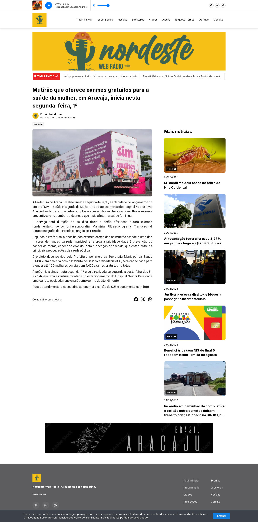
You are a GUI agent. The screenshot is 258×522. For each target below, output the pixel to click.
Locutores (138, 19)
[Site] (217, 5)
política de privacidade (134, 517)
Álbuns (166, 19)
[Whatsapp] (223, 5)
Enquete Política (184, 19)
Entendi (221, 515)
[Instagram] (211, 5)
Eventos (215, 480)
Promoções (190, 501)
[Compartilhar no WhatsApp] (150, 299)
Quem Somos (105, 19)
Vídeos (153, 19)
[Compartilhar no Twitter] (143, 299)
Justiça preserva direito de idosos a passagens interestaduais (83, 76)
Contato (218, 19)
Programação (192, 487)
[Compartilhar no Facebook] (136, 299)
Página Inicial (84, 19)
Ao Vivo (204, 19)
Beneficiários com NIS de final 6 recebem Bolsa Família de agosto (165, 76)
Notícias (122, 19)
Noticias (38, 124)
